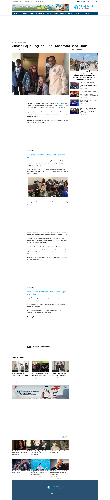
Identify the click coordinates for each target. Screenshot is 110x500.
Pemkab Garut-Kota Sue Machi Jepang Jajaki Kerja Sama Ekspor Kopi (59, 375)
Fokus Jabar (19, 42)
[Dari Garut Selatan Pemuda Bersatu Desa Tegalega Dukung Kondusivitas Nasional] (40, 366)
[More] (58, 351)
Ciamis (72, 96)
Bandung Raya (74, 104)
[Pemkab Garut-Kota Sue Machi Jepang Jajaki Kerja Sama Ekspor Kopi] (60, 366)
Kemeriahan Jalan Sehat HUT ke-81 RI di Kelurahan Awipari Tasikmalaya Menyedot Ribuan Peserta (89, 85)
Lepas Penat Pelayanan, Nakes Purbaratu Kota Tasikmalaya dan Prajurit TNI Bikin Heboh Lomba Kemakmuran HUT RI (84, 76)
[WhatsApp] (50, 351)
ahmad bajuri (35, 346)
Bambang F (20, 50)
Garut (24, 42)
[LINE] (54, 351)
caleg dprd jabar (45, 346)
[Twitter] (96, 1)
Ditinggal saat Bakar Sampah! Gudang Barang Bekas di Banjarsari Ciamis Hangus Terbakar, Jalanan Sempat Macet (89, 93)
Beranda (14, 42)
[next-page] (16, 382)
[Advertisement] (55, 28)
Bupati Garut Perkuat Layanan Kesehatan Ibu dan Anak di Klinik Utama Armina (20, 375)
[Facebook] (91, 1)
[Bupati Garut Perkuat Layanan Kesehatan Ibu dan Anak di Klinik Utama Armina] (20, 366)
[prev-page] (13, 382)
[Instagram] (93, 1)
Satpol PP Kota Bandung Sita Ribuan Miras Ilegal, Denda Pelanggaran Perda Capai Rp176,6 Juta (88, 110)
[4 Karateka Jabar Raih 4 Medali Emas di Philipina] (74, 102)
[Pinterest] (46, 351)
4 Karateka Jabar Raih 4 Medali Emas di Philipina (88, 100)
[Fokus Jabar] (84, 7)
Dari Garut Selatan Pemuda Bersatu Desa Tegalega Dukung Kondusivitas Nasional (40, 376)
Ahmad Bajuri (61, 105)
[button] (95, 13)
